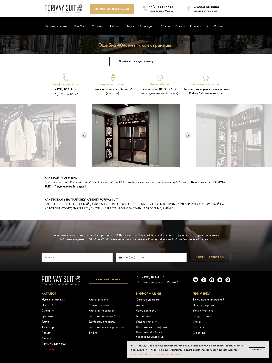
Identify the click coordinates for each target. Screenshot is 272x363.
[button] (112, 9)
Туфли (130, 26)
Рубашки (116, 26)
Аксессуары (147, 26)
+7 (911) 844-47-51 (161, 6)
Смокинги (98, 26)
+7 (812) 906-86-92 (65, 94)
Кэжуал (180, 26)
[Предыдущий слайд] (84, 135)
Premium (195, 26)
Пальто (165, 26)
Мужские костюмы (57, 26)
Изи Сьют (80, 26)
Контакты (220, 26)
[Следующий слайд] (188, 135)
